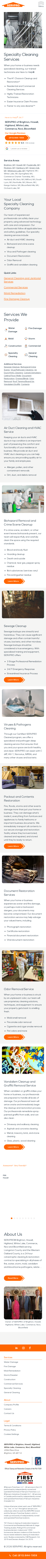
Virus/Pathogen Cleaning (22, 370)
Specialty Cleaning (12, 1388)
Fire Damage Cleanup (17, 299)
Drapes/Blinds (22, 378)
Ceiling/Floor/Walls (12, 375)
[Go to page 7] (28, 1218)
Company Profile (11, 1404)
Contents (25, 384)
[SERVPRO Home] (13, 4)
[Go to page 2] (14, 1218)
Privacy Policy (10, 1430)
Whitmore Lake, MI (16, 171)
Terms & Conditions (12, 1425)
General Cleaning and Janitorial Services (22, 280)
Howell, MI (20, 165)
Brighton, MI (9, 165)
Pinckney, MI (9, 168)
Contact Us (9, 1413)
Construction (9, 1379)
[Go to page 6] (25, 1218)
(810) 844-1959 (16, 138)
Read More (13, 1278)
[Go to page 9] (34, 1218)
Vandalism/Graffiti (12, 384)
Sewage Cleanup (12, 367)
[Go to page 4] (20, 1218)
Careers (7, 1409)
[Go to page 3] (17, 1218)
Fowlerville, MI (33, 165)
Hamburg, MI (22, 168)
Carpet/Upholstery (32, 373)
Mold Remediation (14, 293)
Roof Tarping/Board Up (23, 381)
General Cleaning (12, 1392)
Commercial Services (16, 287)
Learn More (13, 581)
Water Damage (11, 1362)
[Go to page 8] (31, 1218)
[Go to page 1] (11, 1218)
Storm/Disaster (11, 1375)
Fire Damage (10, 1366)
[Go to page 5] (23, 1218)
